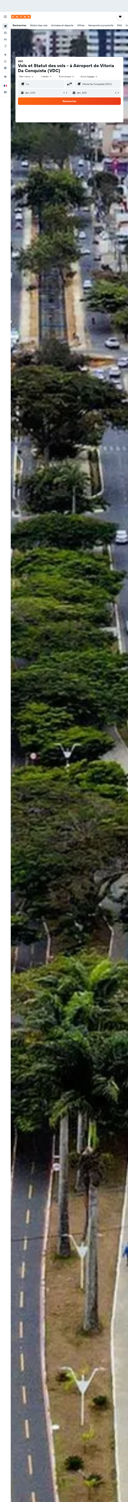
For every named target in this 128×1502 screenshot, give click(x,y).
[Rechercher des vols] (5, 26)
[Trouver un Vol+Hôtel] (5, 46)
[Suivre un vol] (5, 61)
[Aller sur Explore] (5, 55)
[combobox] (67, 76)
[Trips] (5, 77)
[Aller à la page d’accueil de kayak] (21, 17)
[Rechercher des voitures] (5, 39)
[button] (5, 16)
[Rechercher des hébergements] (5, 33)
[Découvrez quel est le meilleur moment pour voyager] (5, 68)
